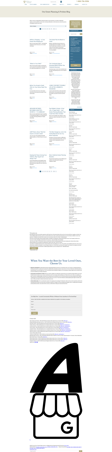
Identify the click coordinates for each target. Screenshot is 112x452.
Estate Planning (33, 4)
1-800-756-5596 (82, 1)
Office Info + (66, 320)
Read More (34, 248)
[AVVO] (56, 392)
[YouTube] (37, 342)
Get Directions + (67, 324)
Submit (75, 65)
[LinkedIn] (36, 342)
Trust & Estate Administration (56, 53)
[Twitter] (35, 342)
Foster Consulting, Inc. (52, 446)
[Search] (61, 2)
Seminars (76, 4)
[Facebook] (34, 342)
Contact (84, 4)
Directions (70, 140)
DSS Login (34, 449)
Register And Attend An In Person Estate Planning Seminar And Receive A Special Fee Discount (75, 24)
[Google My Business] (56, 438)
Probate (54, 4)
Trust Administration (44, 4)
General (34, 98)
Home (26, 4)
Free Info (69, 4)
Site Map (31, 449)
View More (79, 107)
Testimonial (73, 70)
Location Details (71, 117)
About (62, 4)
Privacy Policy (66, 445)
